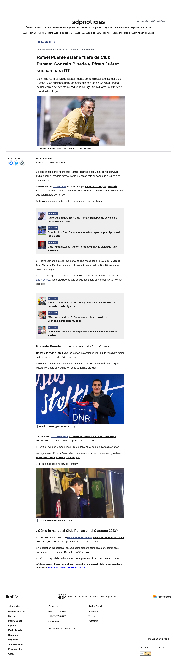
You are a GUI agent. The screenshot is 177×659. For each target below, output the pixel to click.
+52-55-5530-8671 (57, 616)
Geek (148, 28)
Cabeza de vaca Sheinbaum (85, 33)
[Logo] (88, 22)
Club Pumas (59, 186)
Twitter (63, 567)
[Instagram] (16, 597)
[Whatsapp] (22, 163)
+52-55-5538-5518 (57, 611)
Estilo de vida (83, 28)
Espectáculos (137, 28)
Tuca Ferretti (88, 49)
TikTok (82, 567)
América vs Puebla (34, 33)
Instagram (93, 621)
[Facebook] (11, 163)
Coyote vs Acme (112, 33)
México (47, 28)
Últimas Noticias (34, 28)
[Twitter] (16, 163)
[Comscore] (162, 596)
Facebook (53, 567)
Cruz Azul (73, 49)
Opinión (71, 28)
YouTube (72, 567)
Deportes (96, 28)
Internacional (59, 28)
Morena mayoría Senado (139, 33)
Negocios (108, 28)
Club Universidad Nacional (50, 49)
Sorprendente (122, 28)
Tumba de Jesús (57, 33)
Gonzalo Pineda (59, 436)
